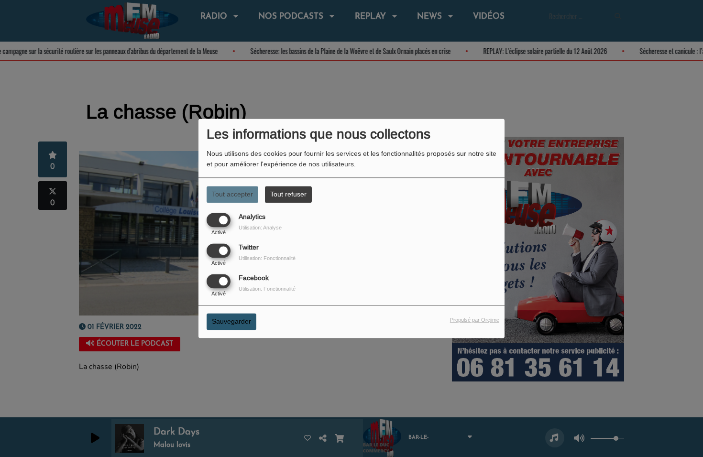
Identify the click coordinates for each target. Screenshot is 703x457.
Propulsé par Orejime (474, 320)
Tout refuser (288, 194)
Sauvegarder (231, 322)
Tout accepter (232, 194)
